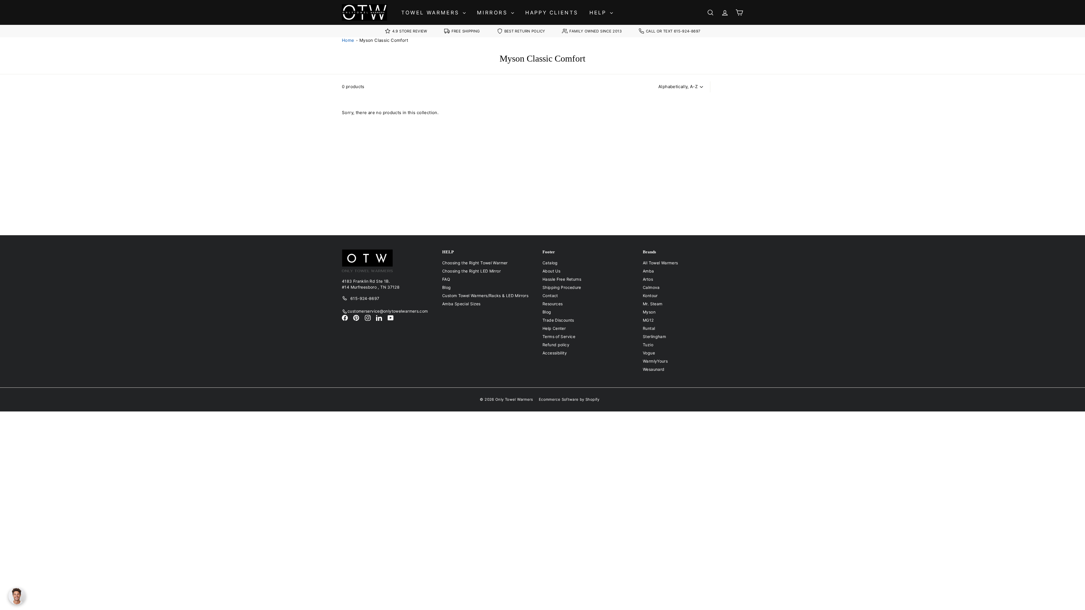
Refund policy (555, 344)
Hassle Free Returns (561, 279)
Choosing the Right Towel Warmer (475, 262)
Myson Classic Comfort (383, 40)
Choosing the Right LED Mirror (471, 271)
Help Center (554, 328)
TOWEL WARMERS (431, 13)
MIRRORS (493, 13)
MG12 (648, 320)
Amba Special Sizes (461, 303)
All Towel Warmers (660, 262)
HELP (599, 13)
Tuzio (648, 344)
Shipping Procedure (561, 287)
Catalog (550, 262)
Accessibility (554, 352)
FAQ (446, 279)
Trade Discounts (558, 320)
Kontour (650, 295)
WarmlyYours (655, 361)
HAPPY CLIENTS (551, 13)
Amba (648, 271)
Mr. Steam (652, 303)
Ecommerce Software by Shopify (569, 399)
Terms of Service (558, 336)
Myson (649, 312)
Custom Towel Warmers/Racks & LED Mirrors (485, 295)
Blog (446, 287)
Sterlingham (654, 336)
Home (348, 40)
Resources (552, 303)
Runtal (649, 328)
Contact (550, 295)
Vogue (649, 352)
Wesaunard (653, 369)
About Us (551, 271)
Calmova (651, 287)
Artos (648, 279)
